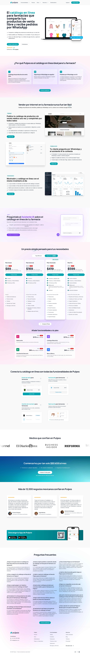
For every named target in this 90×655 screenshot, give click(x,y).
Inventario (52, 636)
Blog (67, 636)
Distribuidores (53, 2)
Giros (38, 2)
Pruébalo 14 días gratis (45, 472)
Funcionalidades (24, 2)
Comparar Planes (46, 324)
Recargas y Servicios (54, 645)
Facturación (52, 639)
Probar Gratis (14, 274)
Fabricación (52, 643)
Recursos (45, 2)
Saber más (10, 136)
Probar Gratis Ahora (12, 44)
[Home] (14, 2)
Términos (68, 639)
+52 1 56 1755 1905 (16, 638)
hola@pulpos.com (15, 640)
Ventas (51, 634)
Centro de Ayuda (69, 634)
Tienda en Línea (53, 641)
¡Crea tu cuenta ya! (45, 90)
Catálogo (9, 113)
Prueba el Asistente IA (13, 234)
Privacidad (68, 641)
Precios (33, 2)
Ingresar (67, 2)
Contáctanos (25, 44)
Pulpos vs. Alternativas (38, 641)
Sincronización (10, 175)
